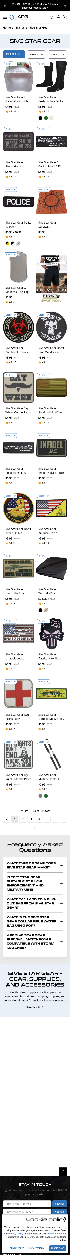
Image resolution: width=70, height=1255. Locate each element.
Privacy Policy (15, 1233)
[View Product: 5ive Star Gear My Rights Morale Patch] (18, 754)
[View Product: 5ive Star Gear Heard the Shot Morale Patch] (18, 568)
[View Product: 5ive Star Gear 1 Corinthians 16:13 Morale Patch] (51, 141)
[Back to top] (63, 1171)
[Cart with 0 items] (65, 17)
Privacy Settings (55, 1233)
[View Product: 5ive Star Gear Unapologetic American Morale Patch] (18, 634)
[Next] (35, 827)
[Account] (58, 17)
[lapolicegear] (19, 17)
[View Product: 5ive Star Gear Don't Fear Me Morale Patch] (51, 327)
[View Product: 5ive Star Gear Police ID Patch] (18, 202)
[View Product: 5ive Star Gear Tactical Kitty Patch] (51, 634)
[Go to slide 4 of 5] (65, 5)
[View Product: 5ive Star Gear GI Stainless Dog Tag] (18, 267)
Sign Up (59, 1203)
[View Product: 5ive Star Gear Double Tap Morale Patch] (51, 694)
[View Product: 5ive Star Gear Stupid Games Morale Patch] (18, 141)
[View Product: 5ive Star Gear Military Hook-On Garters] (51, 754)
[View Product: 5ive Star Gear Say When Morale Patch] (18, 387)
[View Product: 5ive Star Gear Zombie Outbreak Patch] (18, 327)
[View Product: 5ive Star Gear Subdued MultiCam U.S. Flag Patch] (51, 387)
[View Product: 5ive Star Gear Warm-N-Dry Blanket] (51, 568)
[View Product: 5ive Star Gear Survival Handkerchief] (51, 202)
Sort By (54, 55)
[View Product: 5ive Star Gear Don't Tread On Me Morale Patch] (18, 508)
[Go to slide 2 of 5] (4, 5)
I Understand (57, 1248)
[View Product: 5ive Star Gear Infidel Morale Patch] (51, 448)
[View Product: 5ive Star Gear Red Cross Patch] (18, 694)
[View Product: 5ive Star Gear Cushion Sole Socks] (51, 76)
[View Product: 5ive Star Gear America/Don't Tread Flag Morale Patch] (51, 508)
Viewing (34, 54)
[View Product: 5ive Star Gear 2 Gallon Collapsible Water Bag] (18, 76)
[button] (40, 118)
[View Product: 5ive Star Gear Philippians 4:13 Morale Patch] (18, 448)
